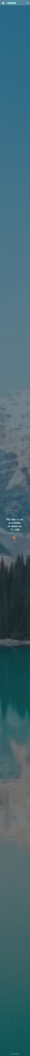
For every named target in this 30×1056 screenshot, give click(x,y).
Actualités (14, 516)
